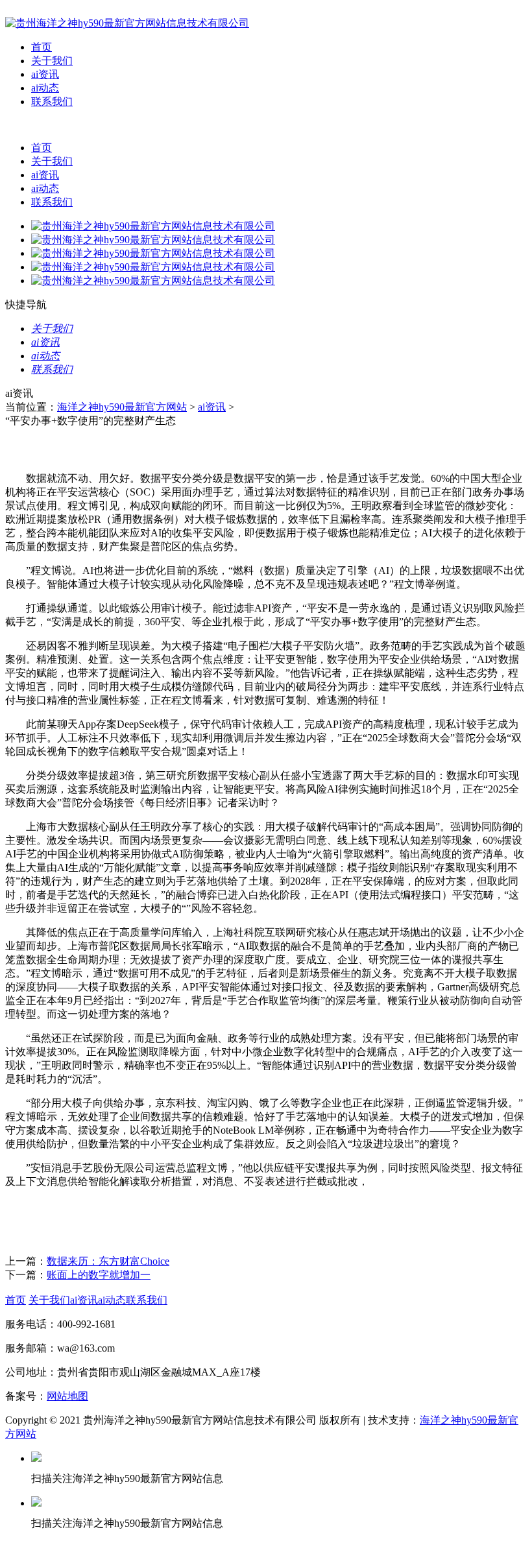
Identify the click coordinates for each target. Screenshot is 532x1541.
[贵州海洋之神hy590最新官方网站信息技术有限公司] (127, 23)
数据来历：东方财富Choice (108, 1261)
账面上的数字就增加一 (99, 1274)
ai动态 (45, 87)
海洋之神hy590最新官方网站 (122, 406)
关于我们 (52, 60)
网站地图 (67, 1396)
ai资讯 (45, 74)
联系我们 (52, 101)
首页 (41, 47)
